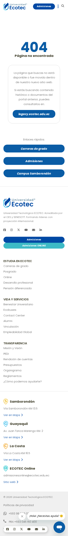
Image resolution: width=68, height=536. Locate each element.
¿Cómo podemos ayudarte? (22, 381)
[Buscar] (63, 6)
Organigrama (12, 370)
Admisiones (44, 6)
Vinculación (11, 326)
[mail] (33, 230)
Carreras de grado (34, 149)
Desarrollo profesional (18, 283)
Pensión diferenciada (17, 288)
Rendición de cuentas (18, 359)
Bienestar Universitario (18, 304)
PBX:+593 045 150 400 (23, 522)
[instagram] (11, 230)
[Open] (58, 6)
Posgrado (9, 271)
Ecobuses (9, 310)
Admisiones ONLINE (34, 245)
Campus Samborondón (34, 173)
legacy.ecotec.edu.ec (34, 114)
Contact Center (14, 315)
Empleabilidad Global (17, 332)
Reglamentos (12, 376)
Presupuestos (12, 365)
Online (7, 277)
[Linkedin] (41, 230)
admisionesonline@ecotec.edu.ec (26, 475)
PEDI (6, 354)
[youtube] (26, 230)
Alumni (7, 321)
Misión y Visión (12, 348)
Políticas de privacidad (18, 505)
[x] (18, 230)
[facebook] (4, 230)
